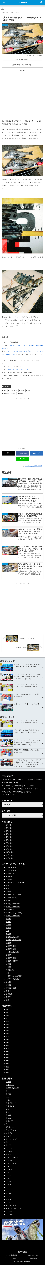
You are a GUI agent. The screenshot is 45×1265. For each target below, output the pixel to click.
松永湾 (8, 967)
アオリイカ (10, 1085)
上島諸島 (9, 879)
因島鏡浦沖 (10, 910)
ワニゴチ (9, 1214)
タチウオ (9, 1160)
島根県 (8, 943)
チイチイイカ (11, 1163)
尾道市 (8, 928)
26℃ (7, 1064)
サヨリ (8, 1145)
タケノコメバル (12, 1157)
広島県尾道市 (11, 946)
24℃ (7, 1057)
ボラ (7, 1190)
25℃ (7, 1061)
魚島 (7, 1000)
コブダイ (9, 1136)
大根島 (8, 919)
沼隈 (7, 973)
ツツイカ (9, 1169)
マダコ (8, 1199)
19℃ (7, 1042)
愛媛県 (8, 955)
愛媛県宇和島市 (12, 961)
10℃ (7, 1015)
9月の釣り (10, 849)
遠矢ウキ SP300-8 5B (18, 369)
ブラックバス (11, 1181)
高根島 (8, 997)
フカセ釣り (7, 386)
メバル (8, 1202)
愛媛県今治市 (11, 958)
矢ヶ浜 (8, 982)
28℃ (7, 1070)
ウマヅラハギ (13, 390)
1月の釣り (10, 825)
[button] (40, 651)
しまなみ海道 (11, 867)
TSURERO (22, 2)
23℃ (7, 1054)
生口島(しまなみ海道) (14, 976)
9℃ (7, 1012)
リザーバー (10, 873)
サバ (7, 1142)
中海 (7, 885)
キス (7, 1124)
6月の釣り (10, 840)
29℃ (7, 1073)
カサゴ (8, 1115)
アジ (7, 1091)
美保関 (8, 991)
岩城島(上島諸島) (12, 937)
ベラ (7, 1187)
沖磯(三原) (10, 970)
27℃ (7, 1067)
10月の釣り (10, 852)
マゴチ (8, 1193)
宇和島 (8, 922)
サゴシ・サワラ (12, 1139)
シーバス (9, 1151)
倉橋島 (8, 900)
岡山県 (8, 934)
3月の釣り (10, 831)
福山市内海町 (11, 988)
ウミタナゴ (10, 1106)
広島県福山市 (11, 949)
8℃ (7, 1009)
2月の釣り (10, 828)
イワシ (8, 1100)
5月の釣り (22, 393)
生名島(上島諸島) (12, 979)
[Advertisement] (22, 94)
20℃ (7, 1045)
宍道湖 (8, 925)
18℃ (7, 1039)
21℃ (7, 1048)
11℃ (7, 1018)
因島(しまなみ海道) (13, 907)
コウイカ (9, 1133)
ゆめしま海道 (11, 870)
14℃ (7, 1027)
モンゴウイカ (11, 1205)
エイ (7, 1109)
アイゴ (29, 390)
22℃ (7, 1051)
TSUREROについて (9, 795)
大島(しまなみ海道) (13, 916)
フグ (7, 1178)
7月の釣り (10, 843)
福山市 (8, 985)
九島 (7, 888)
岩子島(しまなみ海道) (14, 940)
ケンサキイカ (11, 1130)
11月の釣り (10, 855)
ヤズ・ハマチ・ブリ (13, 1208)
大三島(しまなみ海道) (10, 393)
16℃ (7, 1033)
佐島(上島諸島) (11, 897)
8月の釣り (10, 846)
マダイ (22, 390)
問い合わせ (33, 1258)
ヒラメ (8, 1175)
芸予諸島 (9, 994)
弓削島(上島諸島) (12, 952)
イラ (7, 1097)
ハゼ (7, 1172)
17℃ (7, 1036)
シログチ (9, 1148)
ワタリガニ (10, 1212)
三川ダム (9, 876)
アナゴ (8, 1094)
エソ (7, 1112)
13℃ (7, 1024)
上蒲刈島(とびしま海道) (15, 882)
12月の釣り (10, 858)
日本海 (8, 964)
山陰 (7, 931)
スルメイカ (10, 1154)
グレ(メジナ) (10, 1127)
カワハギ (9, 1121)
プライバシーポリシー (11, 1258)
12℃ (7, 1021)
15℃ (7, 1030)
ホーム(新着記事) (11, 1255)
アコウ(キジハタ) (12, 1088)
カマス (8, 1118)
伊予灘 (8, 891)
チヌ (5, 390)
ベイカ (8, 1184)
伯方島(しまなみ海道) (14, 894)
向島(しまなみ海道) (13, 904)
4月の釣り (10, 834)
